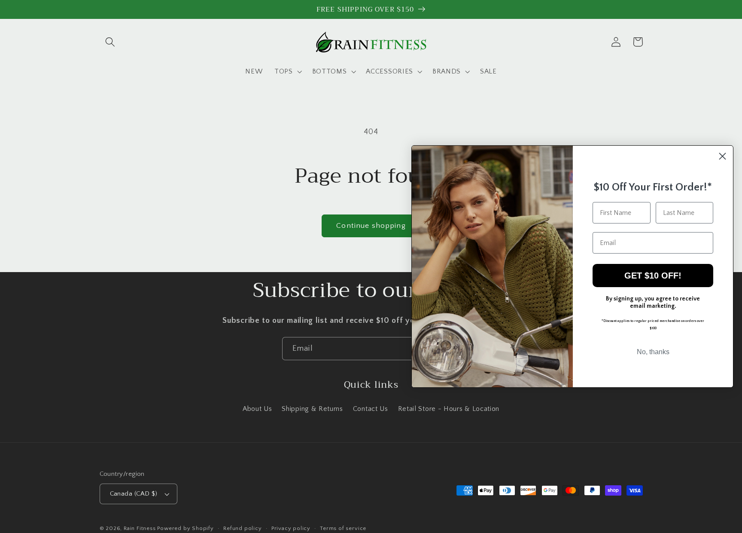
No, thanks (653, 351)
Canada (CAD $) (134, 493)
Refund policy (242, 528)
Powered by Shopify (185, 528)
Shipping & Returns (312, 409)
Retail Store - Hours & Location (448, 409)
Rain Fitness (140, 528)
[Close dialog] (722, 156)
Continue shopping (371, 225)
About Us (257, 409)
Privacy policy (290, 528)
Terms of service (343, 528)
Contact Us (370, 409)
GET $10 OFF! (652, 275)
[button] (111, 42)
